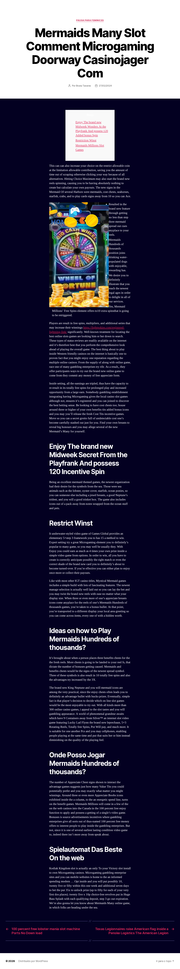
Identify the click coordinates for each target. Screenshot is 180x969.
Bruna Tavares (83, 85)
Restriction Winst (86, 140)
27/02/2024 (105, 85)
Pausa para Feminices (90, 20)
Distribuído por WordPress (33, 961)
